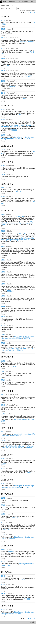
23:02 (3, 505)
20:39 (3, 109)
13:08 (3, 81)
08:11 (3, 440)
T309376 (26, 338)
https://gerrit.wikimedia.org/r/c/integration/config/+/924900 (17, 337)
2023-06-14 (7, 210)
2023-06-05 (7, 494)
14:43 (3, 38)
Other (32, 1)
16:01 (3, 483)
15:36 (3, 20)
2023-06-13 (7, 357)
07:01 (3, 380)
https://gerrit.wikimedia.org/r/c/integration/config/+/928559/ (18, 434)
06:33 (3, 149)
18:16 (3, 561)
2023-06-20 (7, 105)
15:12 (3, 610)
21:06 (3, 284)
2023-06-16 (7, 162)
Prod (11, 1)
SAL (4, 1)
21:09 (3, 272)
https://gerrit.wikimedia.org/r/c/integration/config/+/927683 (17, 486)
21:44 (3, 549)
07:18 (3, 174)
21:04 (3, 306)
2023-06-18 (7, 146)
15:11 (3, 405)
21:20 (3, 246)
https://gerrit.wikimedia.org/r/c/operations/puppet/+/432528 (17, 222)
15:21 (3, 395)
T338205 (13, 130)
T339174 (18, 191)
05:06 (3, 135)
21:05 (3, 296)
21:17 (3, 260)
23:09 (3, 498)
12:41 (3, 523)
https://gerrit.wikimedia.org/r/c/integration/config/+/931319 (17, 138)
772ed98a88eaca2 (20, 233)
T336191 (10, 291)
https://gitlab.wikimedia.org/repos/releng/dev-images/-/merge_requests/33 (17, 446)
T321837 (13, 366)
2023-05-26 (7, 606)
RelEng (17, 1)
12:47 (3, 93)
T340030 (23, 42)
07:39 (3, 343)
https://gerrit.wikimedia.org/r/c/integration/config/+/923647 (17, 613)
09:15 (3, 535)
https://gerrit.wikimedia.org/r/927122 (17, 537)
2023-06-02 (7, 545)
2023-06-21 (7, 16)
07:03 (3, 371)
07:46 (3, 334)
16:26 (3, 317)
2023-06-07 (7, 454)
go (18, 8)
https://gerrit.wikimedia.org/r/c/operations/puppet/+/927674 (17, 126)
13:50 (3, 166)
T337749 (11, 538)
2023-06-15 (7, 184)
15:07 (3, 29)
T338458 (26, 139)
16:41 (3, 458)
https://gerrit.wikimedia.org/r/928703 (18, 420)
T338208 (29, 447)
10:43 (3, 120)
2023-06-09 (7, 391)
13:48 (3, 576)
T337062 (23, 580)
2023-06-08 (7, 428)
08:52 (3, 361)
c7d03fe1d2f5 (19, 216)
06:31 (3, 414)
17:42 (3, 187)
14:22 (3, 432)
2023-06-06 (7, 480)
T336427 (11, 552)
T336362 (27, 599)
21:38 (3, 231)
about (32, 622)
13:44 (3, 58)
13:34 (3, 585)
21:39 (3, 214)
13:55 (3, 48)
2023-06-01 (7, 572)
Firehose (25, 1)
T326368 (14, 518)
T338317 (30, 473)
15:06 (3, 196)
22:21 (3, 514)
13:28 (3, 70)
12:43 (3, 469)
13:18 (3, 593)
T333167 (26, 487)
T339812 (21, 115)
